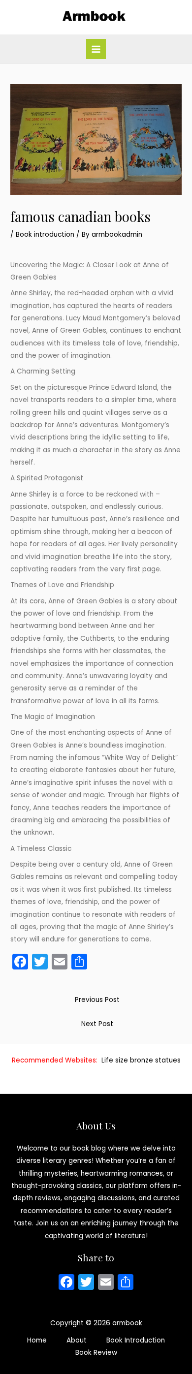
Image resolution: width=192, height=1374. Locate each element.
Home (37, 1340)
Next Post (97, 1024)
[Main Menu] (96, 49)
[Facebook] (66, 1283)
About (76, 1340)
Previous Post (97, 999)
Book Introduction (135, 1340)
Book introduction (45, 234)
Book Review (96, 1352)
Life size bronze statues (141, 1060)
